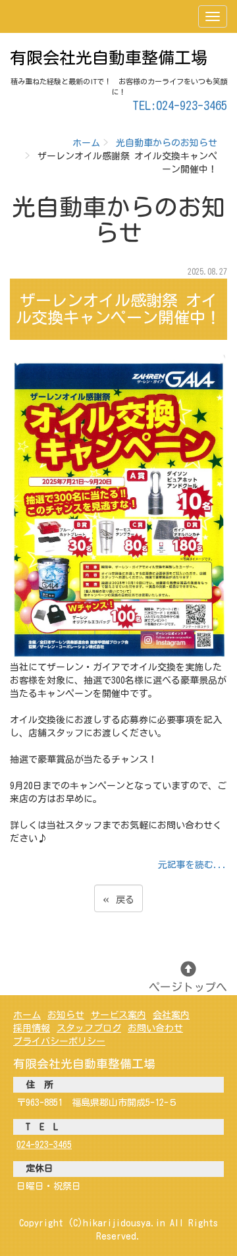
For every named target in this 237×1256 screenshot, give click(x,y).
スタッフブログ (89, 1028)
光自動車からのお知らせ (166, 143)
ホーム (86, 143)
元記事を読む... (192, 864)
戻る (118, 898)
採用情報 (31, 1028)
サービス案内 (118, 1015)
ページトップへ (188, 987)
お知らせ (65, 1015)
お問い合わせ (155, 1028)
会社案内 (171, 1015)
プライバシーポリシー (59, 1041)
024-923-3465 (44, 1144)
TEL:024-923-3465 (179, 105)
